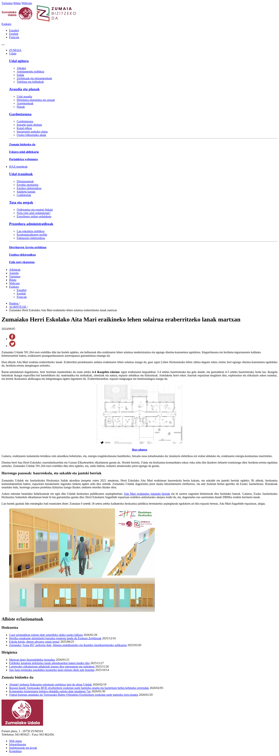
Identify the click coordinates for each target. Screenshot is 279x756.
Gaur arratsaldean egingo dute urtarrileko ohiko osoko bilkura (46, 634)
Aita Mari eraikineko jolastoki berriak (147, 493)
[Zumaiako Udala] (39, 20)
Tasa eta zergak (21, 202)
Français (14, 37)
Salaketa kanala (26, 191)
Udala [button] (12, 53)
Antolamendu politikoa (30, 71)
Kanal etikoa (24, 128)
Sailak (20, 75)
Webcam (26, 3)
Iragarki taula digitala (29, 124)
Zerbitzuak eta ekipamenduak (34, 78)
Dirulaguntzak (25, 181)
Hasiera (14, 303)
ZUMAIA (15, 50)
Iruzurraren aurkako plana (32, 131)
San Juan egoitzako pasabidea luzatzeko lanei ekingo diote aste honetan (52, 670)
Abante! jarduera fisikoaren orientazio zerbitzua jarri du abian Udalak (50, 684)
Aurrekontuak (25, 103)
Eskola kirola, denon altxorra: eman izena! (34, 641)
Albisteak (14, 269)
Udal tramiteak (21, 174)
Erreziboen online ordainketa (34, 216)
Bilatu (17, 3)
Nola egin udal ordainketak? (33, 213)
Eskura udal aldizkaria (24, 151)
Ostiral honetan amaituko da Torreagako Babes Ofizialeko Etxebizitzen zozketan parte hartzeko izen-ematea (73, 694)
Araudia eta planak (24, 89)
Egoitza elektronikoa (29, 188)
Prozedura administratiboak (31, 224)
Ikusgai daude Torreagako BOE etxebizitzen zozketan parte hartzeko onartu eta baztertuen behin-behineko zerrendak (79, 688)
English (13, 33)
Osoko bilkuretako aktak (31, 135)
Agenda (14, 273)
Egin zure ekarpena (22, 262)
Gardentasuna (20, 114)
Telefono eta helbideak (30, 81)
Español (14, 30)
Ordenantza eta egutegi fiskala (35, 209)
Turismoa (7, 3)
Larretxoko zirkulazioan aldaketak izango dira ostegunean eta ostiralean (52, 666)
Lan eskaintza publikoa (30, 231)
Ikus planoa (139, 449)
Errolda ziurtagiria (27, 184)
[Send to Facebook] (12, 338)
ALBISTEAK (18, 306)
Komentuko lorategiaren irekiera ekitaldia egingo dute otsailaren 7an (50, 691)
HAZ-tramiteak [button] (18, 166)
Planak (21, 106)
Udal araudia (24, 96)
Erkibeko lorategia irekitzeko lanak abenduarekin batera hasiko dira (49, 663)
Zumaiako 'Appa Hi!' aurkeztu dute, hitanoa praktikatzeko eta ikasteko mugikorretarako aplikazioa (68, 645)
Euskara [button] (6, 24)
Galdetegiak (24, 195)
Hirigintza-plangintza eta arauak (36, 100)
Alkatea (21, 68)
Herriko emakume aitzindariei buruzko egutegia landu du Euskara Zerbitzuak (55, 638)
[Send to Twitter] (12, 345)
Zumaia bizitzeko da (22, 144)
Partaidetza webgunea (23, 159)
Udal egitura (19, 61)
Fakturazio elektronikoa (31, 238)
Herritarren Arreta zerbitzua (27, 247)
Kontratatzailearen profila (32, 234)
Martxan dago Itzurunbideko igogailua (32, 659)
